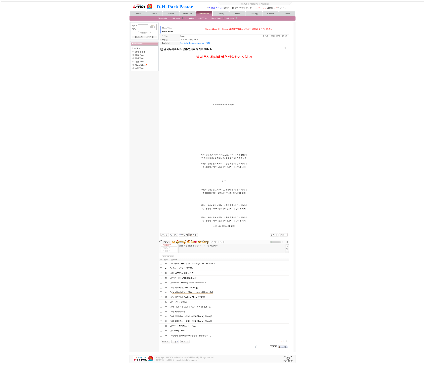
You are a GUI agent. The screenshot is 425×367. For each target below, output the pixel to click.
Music (237, 14)
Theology (254, 14)
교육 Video (229, 18)
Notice (287, 14)
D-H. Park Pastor (175, 6)
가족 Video (175, 18)
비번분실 (265, 3)
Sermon (270, 14)
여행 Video (202, 18)
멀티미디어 (140, 52)
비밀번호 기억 (146, 32)
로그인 (244, 3)
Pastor (154, 14)
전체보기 (138, 48)
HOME (138, 14)
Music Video (216, 18)
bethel (182, 36)
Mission (171, 14)
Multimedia (204, 14)
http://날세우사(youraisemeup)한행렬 (195, 43)
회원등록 (254, 3)
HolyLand (187, 14)
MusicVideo (140, 65)
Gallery (221, 14)
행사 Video (189, 18)
